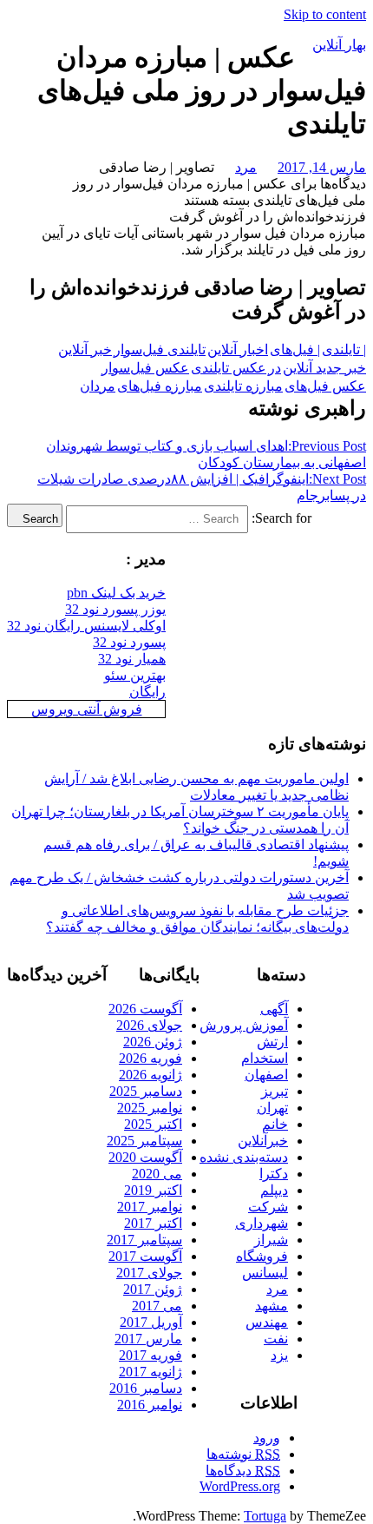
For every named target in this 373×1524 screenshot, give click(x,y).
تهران (272, 1107)
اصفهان (266, 1074)
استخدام (264, 1058)
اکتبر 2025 (153, 1124)
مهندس (266, 1322)
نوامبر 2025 (149, 1107)
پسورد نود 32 (129, 642)
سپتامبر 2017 (144, 1239)
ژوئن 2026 (152, 1041)
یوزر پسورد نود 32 (115, 609)
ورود (266, 1437)
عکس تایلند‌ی (228, 367)
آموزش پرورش (244, 1025)
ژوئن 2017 (152, 1289)
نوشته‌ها (243, 1454)
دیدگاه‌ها (243, 1470)
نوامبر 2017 (149, 1206)
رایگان (147, 691)
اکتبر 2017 (153, 1223)
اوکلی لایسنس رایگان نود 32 (86, 625)
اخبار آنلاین (237, 349)
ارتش (272, 1041)
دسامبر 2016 (145, 1388)
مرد (246, 167)
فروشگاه (262, 1256)
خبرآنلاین (263, 1140)
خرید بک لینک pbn (116, 592)
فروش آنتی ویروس (86, 709)
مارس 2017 (148, 1338)
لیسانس (265, 1272)
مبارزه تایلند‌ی (243, 386)
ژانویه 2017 (150, 1371)
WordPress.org (240, 1486)
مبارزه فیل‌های (159, 386)
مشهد (271, 1305)
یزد (279, 1355)
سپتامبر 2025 (144, 1140)
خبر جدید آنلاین (324, 367)
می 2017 (157, 1305)
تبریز (274, 1091)
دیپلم (274, 1190)
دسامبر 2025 (145, 1091)
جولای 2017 (149, 1272)
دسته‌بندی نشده (244, 1157)
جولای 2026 (149, 1025)
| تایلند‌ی (344, 349)
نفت (276, 1338)
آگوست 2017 (145, 1256)
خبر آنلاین (85, 349)
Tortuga (265, 1515)
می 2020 (157, 1173)
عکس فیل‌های (325, 386)
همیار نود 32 (132, 658)
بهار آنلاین (339, 44)
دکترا (273, 1173)
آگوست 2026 (145, 1008)
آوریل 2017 (151, 1322)
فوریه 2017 (150, 1355)
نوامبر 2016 (149, 1404)
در (274, 367)
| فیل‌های (295, 349)
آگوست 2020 (145, 1157)
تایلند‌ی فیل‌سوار (160, 349)
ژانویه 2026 (150, 1074)
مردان (97, 386)
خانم (275, 1124)
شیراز (271, 1239)
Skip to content (325, 14)
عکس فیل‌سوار (145, 367)
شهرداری (261, 1223)
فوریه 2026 (150, 1058)
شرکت (268, 1206)
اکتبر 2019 (153, 1190)
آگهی (274, 1008)
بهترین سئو (135, 675)
